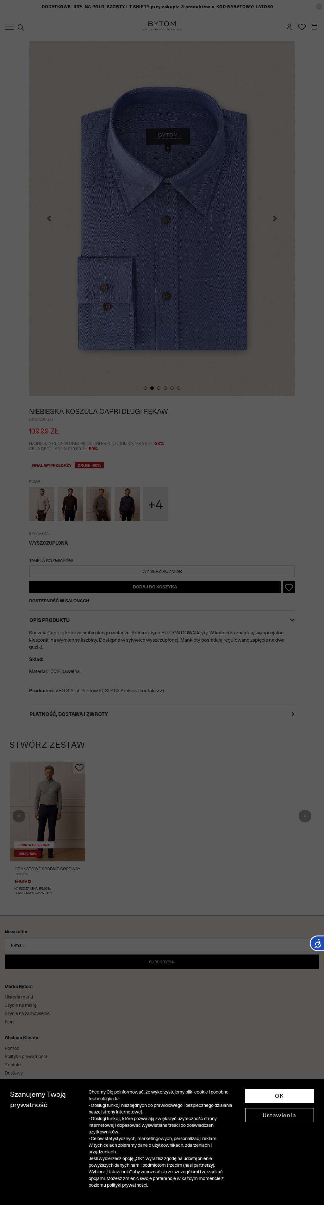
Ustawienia (279, 1115)
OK (279, 1096)
